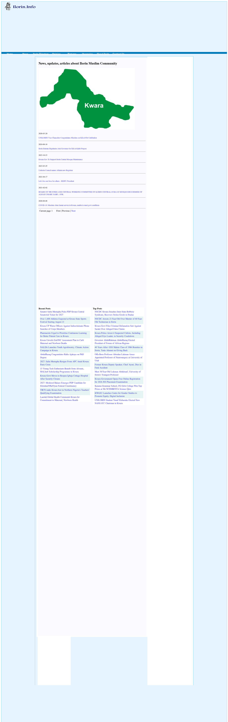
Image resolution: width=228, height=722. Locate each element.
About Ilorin (103, 54)
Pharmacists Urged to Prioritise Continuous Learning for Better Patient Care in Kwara (63, 334)
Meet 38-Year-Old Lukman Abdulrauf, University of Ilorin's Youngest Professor (118, 373)
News (25, 54)
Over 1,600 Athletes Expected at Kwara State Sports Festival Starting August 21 (63, 320)
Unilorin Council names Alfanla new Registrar (56, 170)
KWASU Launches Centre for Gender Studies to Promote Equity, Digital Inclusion (116, 394)
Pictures (72, 54)
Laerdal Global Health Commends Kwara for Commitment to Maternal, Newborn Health (60, 398)
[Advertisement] (126, 23)
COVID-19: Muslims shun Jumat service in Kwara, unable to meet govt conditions (69, 205)
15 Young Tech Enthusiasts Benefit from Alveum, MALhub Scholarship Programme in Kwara (62, 370)
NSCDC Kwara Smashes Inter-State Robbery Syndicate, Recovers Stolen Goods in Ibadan (114, 313)
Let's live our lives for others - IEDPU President (56, 181)
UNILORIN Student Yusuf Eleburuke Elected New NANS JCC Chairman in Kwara (117, 402)
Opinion (56, 54)
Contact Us (118, 54)
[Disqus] (92, 443)
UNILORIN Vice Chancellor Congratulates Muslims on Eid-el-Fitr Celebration (68, 137)
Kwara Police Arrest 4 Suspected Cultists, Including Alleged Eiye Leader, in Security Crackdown (117, 334)
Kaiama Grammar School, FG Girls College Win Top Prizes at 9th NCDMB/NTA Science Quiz (118, 387)
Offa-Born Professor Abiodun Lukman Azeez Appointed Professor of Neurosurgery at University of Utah (118, 357)
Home (10, 54)
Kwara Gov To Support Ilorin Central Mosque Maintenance (61, 159)
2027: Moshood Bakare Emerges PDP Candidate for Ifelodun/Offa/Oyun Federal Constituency (63, 384)
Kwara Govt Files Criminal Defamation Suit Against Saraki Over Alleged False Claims (118, 327)
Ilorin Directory (41, 54)
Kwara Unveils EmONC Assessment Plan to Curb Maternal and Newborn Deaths (62, 342)
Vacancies (87, 54)
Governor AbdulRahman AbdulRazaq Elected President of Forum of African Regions (115, 342)
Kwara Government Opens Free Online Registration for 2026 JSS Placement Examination (117, 380)
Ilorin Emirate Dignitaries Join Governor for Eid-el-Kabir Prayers (63, 148)
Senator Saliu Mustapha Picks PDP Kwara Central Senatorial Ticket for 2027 (62, 313)
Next (73, 210)
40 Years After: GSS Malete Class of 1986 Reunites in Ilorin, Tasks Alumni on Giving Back (118, 349)
